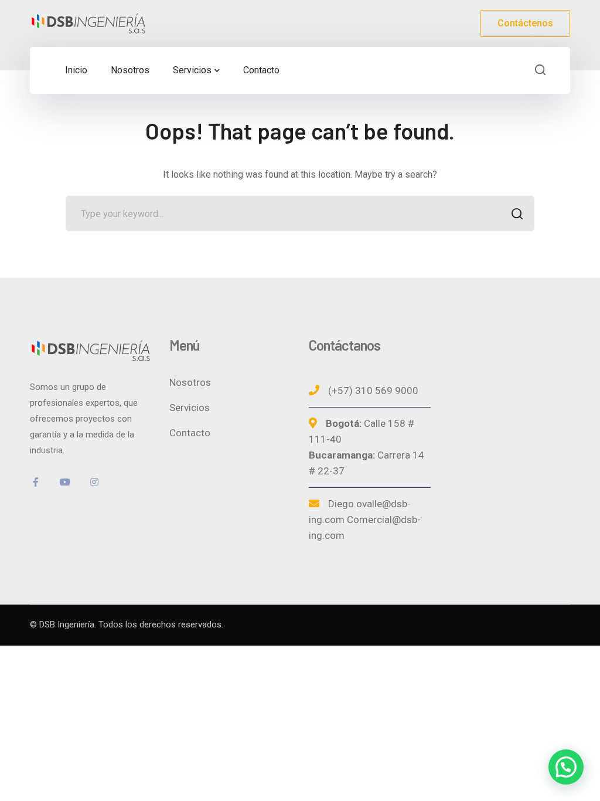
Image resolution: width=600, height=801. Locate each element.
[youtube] (65, 482)
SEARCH (516, 213)
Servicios (189, 407)
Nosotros (190, 382)
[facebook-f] (36, 482)
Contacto (189, 433)
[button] (566, 767)
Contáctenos (525, 23)
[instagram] (94, 482)
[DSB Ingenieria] (88, 22)
